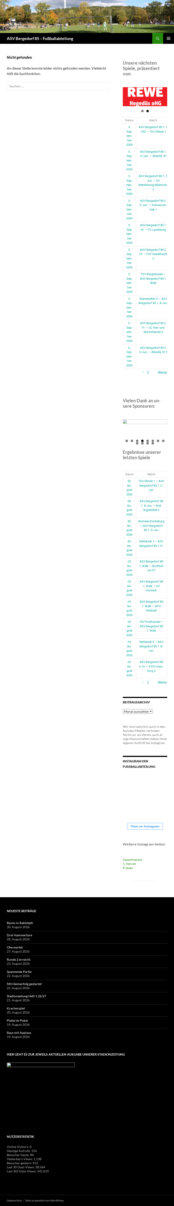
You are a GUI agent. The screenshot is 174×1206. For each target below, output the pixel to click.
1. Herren (129, 864)
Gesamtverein (132, 860)
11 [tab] (148, 443)
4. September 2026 (129, 135)
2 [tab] (147, 111)
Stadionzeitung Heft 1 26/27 (26, 996)
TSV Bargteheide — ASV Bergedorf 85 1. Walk (153, 278)
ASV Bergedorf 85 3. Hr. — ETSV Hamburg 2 (151, 666)
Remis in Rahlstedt (20, 923)
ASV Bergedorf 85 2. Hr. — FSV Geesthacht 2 (153, 254)
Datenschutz (14, 1200)
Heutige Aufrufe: (19, 1151)
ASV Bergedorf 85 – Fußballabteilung (40, 38)
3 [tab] (137, 441)
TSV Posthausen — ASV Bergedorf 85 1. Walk (151, 626)
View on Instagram (145, 826)
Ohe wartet (15, 947)
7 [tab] (158, 441)
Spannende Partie (19, 972)
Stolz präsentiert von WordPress (44, 1200)
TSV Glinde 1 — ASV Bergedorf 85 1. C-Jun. (151, 485)
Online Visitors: (18, 1147)
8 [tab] (163, 441)
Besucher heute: (18, 1155)
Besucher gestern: (20, 1163)
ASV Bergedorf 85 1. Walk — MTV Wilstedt (151, 606)
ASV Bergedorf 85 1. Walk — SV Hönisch (151, 586)
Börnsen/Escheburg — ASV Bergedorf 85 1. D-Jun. (151, 526)
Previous (128, 95)
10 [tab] (143, 443)
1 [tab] (142, 111)
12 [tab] (153, 443)
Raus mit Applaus (19, 1033)
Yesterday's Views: (20, 1159)
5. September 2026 (129, 160)
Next (161, 95)
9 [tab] (137, 443)
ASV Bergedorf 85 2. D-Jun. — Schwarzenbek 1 (153, 205)
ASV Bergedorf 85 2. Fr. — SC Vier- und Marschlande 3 (153, 327)
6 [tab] (153, 441)
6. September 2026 (129, 331)
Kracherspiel (16, 1008)
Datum (129, 120)
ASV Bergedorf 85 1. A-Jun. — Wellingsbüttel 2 (151, 505)
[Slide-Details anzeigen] (145, 96)
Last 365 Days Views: (22, 1171)
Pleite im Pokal (17, 1020)
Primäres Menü (168, 38)
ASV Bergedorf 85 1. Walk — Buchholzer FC (151, 566)
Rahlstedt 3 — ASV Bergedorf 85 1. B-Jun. (151, 646)
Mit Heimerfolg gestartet (24, 984)
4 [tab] (142, 441)
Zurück (128, 372)
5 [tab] (147, 441)
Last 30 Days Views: (21, 1167)
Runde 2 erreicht (18, 959)
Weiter (162, 372)
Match (153, 120)
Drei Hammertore (19, 935)
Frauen (128, 868)
